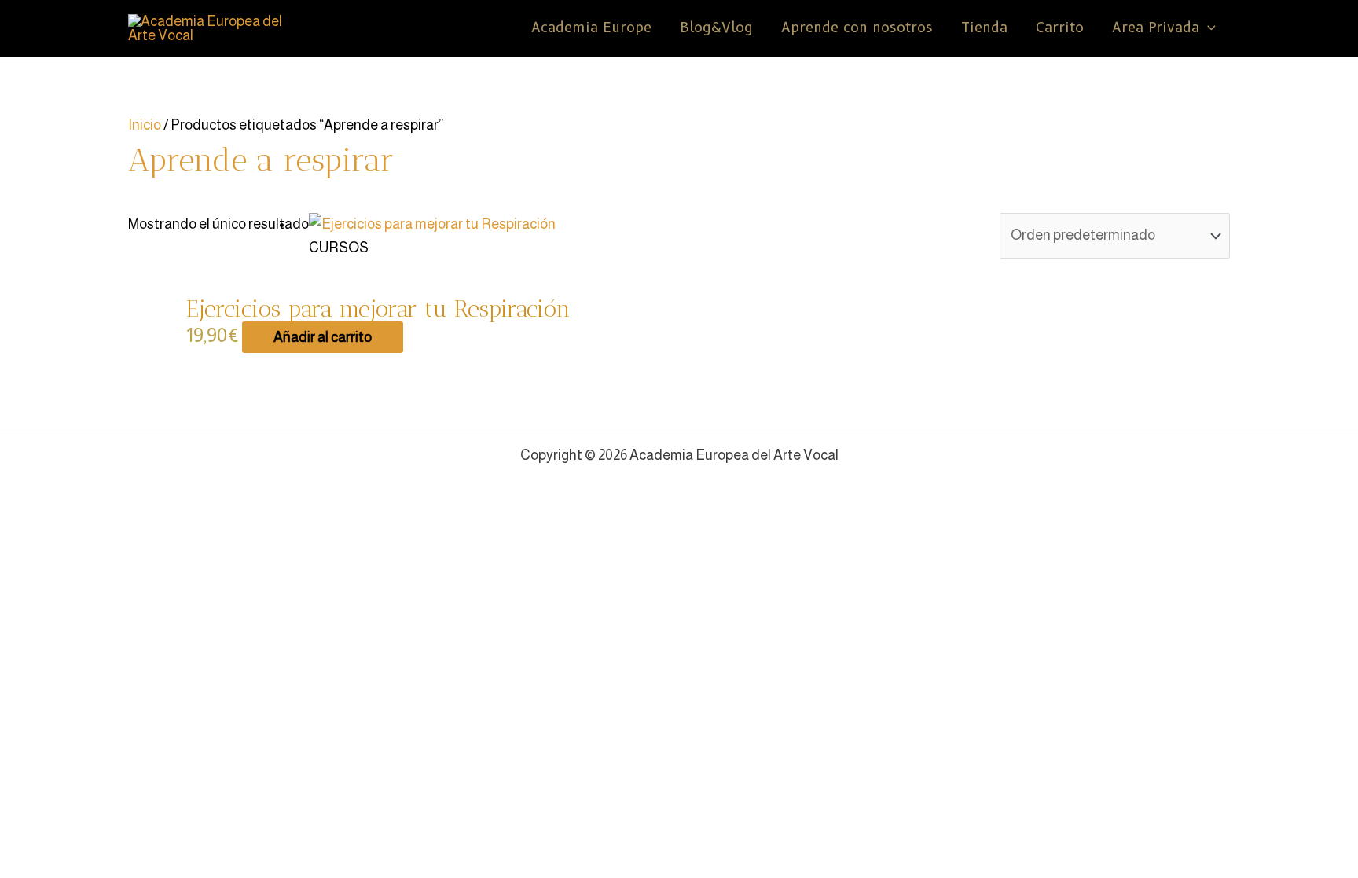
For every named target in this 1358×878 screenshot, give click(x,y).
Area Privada (1155, 28)
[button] (1207, 28)
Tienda (984, 28)
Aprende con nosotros (857, 28)
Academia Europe (591, 28)
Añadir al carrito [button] (322, 337)
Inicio (144, 125)
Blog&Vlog (716, 28)
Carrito (1060, 28)
